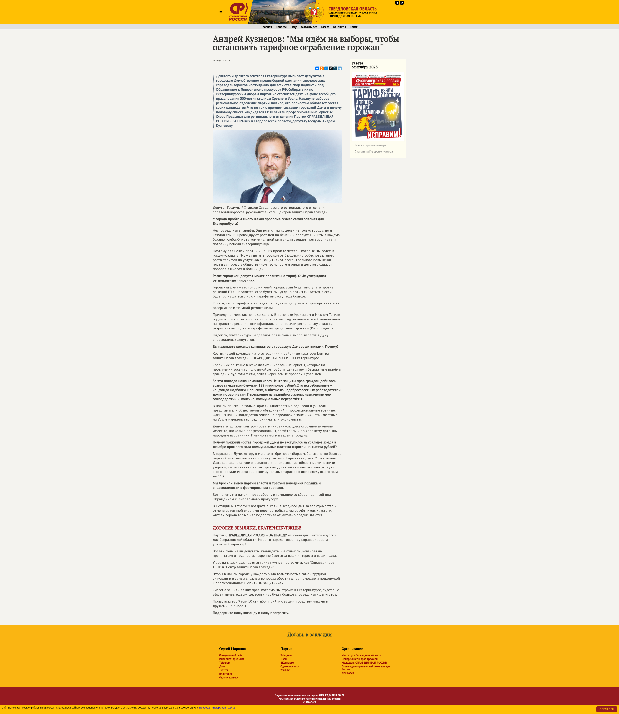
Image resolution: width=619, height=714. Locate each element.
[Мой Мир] (326, 68)
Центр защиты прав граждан (360, 658)
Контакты (339, 27)
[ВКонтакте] (317, 68)
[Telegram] (340, 68)
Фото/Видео (309, 27)
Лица (293, 27)
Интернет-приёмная (231, 658)
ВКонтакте (225, 673)
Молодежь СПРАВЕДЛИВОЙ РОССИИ (364, 662)
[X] (331, 68)
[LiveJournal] (335, 68)
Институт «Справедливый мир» (361, 655)
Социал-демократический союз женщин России (366, 668)
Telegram (224, 662)
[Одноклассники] (322, 68)
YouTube (285, 670)
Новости (281, 27)
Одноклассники (228, 677)
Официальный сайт (230, 655)
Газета (325, 27)
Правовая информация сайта (217, 707)
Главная (266, 27)
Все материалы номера (369, 146)
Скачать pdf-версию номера (372, 152)
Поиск (354, 27)
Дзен (222, 666)
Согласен (606, 709)
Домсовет (348, 672)
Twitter (223, 670)
